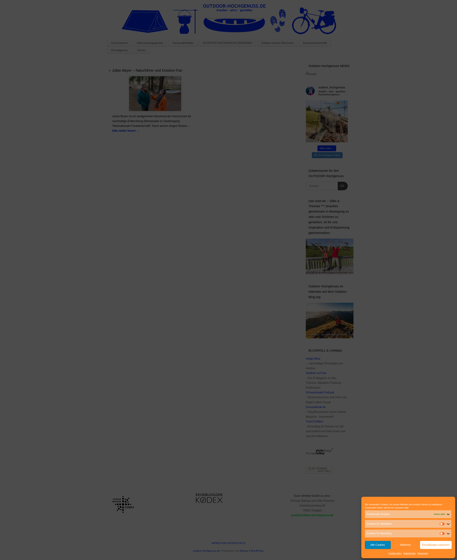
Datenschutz (409, 553)
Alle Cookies (377, 544)
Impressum (422, 553)
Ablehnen (405, 544)
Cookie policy (395, 553)
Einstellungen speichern (436, 544)
